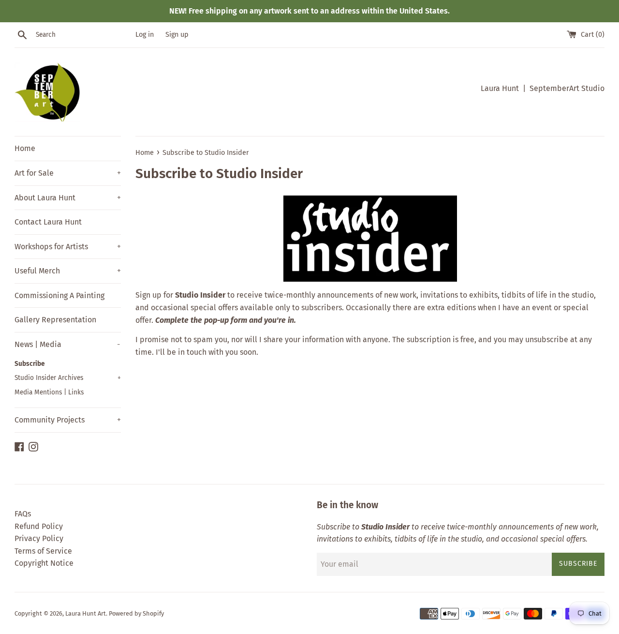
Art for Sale (68, 173)
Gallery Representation (55, 319)
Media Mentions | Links (49, 392)
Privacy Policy (39, 538)
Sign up (177, 34)
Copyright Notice (44, 563)
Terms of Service (43, 551)
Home (25, 148)
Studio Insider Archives (68, 378)
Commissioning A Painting (59, 295)
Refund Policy (39, 526)
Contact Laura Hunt (48, 221)
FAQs (23, 513)
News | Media (67, 344)
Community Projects (68, 419)
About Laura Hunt (68, 197)
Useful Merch (68, 270)
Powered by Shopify (136, 613)
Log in (144, 34)
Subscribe (30, 364)
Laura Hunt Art (85, 613)
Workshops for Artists (68, 246)
